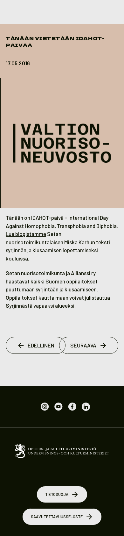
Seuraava (83, 345)
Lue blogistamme (26, 234)
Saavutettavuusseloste (57, 516)
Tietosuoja (56, 494)
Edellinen (41, 345)
